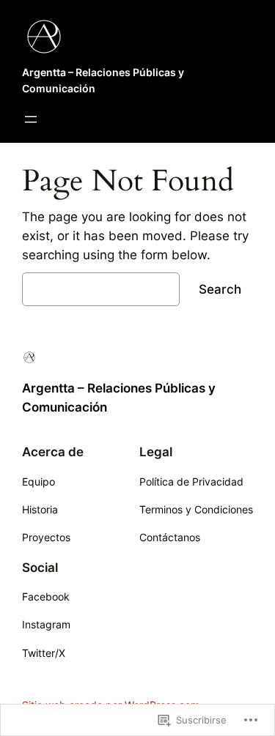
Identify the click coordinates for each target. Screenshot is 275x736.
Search (220, 289)
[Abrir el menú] (31, 119)
